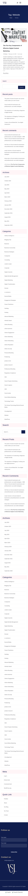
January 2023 (7, 205)
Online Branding (8, 324)
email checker (7, 150)
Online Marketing (8, 336)
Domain (6, 288)
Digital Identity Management (11, 276)
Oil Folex (6, 144)
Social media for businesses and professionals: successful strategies (14, 152)
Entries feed (7, 780)
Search (4, 81)
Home (11, 17)
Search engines (8, 385)
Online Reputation (8, 344)
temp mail (6, 158)
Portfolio (6, 798)
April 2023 (6, 192)
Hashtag (6, 308)
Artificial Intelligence (9, 235)
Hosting (6, 312)
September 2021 (8, 213)
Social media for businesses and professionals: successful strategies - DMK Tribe (14, 136)
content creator (8, 264)
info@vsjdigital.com (9, 860)
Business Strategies (9, 251)
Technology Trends (9, 401)
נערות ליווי (6, 164)
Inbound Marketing (8, 316)
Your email (3, 843)
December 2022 (8, 209)
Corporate (6, 268)
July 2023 (6, 184)
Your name (3, 837)
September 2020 (8, 225)
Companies (7, 255)
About (5, 802)
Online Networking (8, 340)
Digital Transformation (9, 284)
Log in (5, 776)
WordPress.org (7, 788)
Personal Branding (9, 352)
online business (8, 328)
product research (8, 364)
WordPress (7, 419)
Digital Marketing (8, 280)
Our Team (6, 811)
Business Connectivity (9, 247)
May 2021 (6, 221)
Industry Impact (8, 320)
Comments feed (8, 784)
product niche (7, 360)
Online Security (8, 348)
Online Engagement (9, 332)
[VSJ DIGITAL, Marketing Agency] (4, 3)
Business (6, 243)
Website (6, 415)
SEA (5, 377)
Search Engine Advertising (10, 381)
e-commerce (7, 292)
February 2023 (8, 201)
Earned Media (7, 296)
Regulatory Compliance (10, 373)
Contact (6, 815)
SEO (5, 389)
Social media (7, 393)
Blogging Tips (7, 239)
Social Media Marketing (10, 397)
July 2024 (6, 176)
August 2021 (7, 217)
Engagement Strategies (10, 300)
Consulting (7, 259)
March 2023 (7, 197)
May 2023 (6, 188)
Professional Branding (9, 369)
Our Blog (6, 807)
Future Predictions (8, 304)
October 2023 (7, 180)
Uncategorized (8, 411)
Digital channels (8, 272)
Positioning (7, 356)
